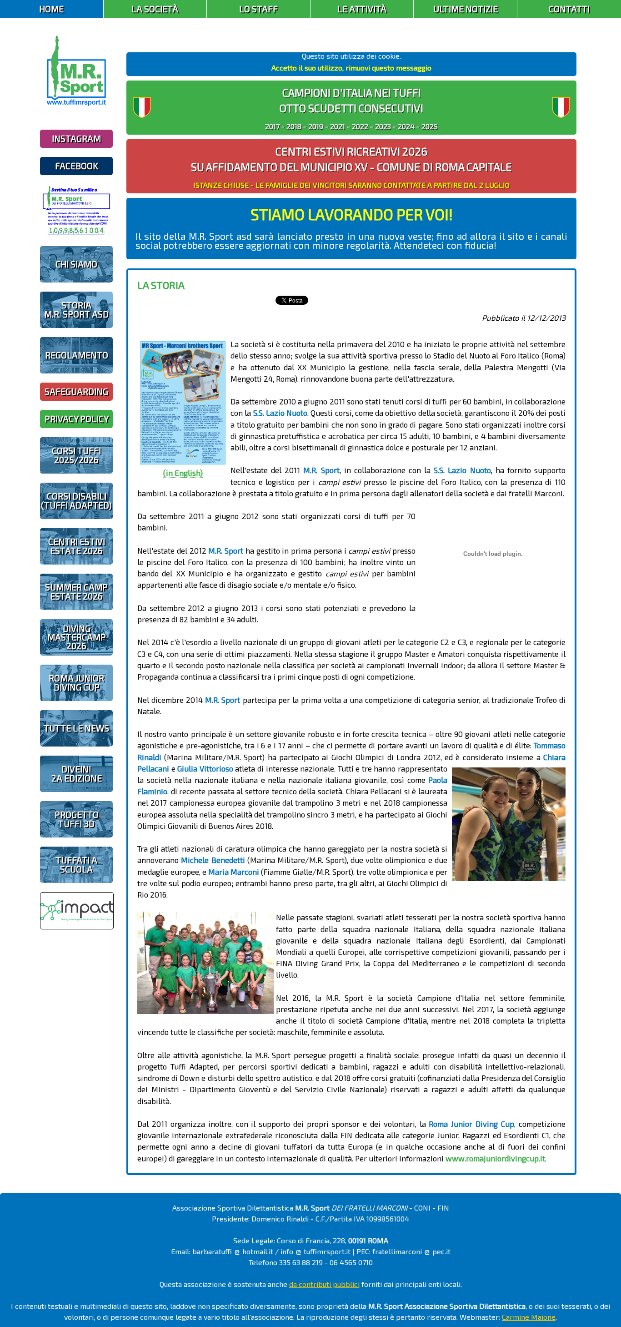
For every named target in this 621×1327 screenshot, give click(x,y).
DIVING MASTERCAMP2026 (76, 637)
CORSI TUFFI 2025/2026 (76, 454)
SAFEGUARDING (76, 391)
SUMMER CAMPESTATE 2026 (76, 591)
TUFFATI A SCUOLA (76, 864)
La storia (161, 285)
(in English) (183, 472)
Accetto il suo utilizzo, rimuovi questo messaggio (351, 67)
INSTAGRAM (76, 138)
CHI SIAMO (76, 264)
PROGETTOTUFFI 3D (77, 818)
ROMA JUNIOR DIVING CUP (76, 682)
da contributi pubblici (324, 1284)
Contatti (569, 9)
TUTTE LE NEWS (76, 728)
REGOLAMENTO (76, 355)
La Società (154, 9)
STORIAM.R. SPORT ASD (76, 309)
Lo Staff (258, 9)
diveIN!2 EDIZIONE (76, 773)
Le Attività (361, 9)
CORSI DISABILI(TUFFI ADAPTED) (76, 500)
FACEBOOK (76, 166)
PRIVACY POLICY (77, 419)
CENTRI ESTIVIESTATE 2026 (76, 545)
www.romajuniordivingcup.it (495, 1158)
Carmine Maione (529, 1316)
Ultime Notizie (465, 9)
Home (51, 9)
